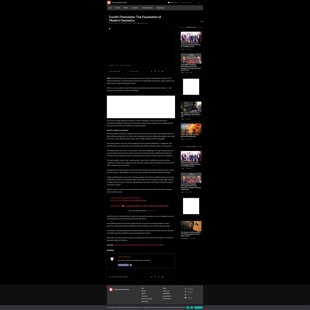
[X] (155, 71)
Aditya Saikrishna (124, 257)
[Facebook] (151, 71)
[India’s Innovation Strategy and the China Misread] (191, 128)
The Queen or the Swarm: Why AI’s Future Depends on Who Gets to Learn (191, 234)
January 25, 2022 (151, 210)
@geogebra (133, 206)
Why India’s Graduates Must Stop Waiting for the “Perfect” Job (191, 114)
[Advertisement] (141, 107)
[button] (198, 2)
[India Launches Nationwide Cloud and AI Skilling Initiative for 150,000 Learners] (191, 37)
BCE (167, 88)
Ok (188, 307)
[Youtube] (185, 297)
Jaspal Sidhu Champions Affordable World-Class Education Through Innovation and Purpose (191, 67)
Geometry (125, 276)
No (192, 307)
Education (184, 238)
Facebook (190, 289)
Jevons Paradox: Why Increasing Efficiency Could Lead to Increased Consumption (139, 245)
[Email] (131, 265)
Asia (202, 21)
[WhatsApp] (162, 71)
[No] (308, 307)
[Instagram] (185, 291)
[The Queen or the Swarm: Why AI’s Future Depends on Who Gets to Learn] (191, 226)
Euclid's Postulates (117, 276)
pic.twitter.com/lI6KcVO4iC (154, 206)
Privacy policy (198, 307)
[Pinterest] (158, 71)
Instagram (190, 292)
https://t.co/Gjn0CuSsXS (133, 200)
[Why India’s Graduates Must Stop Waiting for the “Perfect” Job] (191, 107)
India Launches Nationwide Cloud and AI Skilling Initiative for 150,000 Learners (190, 44)
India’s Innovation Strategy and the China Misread (190, 135)
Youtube (190, 297)
